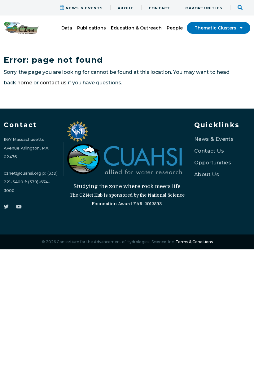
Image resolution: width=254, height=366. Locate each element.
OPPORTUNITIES (204, 8)
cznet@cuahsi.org (22, 173)
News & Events (214, 139)
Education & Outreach (136, 28)
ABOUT (126, 8)
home (24, 83)
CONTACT (159, 8)
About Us (206, 174)
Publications (91, 28)
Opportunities (212, 163)
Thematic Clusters (216, 28)
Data (66, 28)
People (175, 28)
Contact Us (209, 151)
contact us (53, 83)
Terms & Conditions (194, 241)
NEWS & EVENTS (83, 8)
